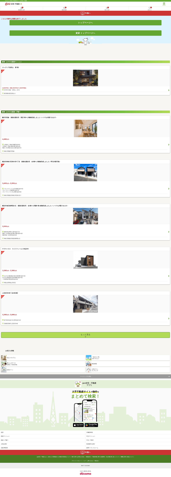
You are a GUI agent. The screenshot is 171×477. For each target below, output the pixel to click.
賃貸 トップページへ (85, 33)
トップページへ (85, 22)
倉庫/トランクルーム (92, 447)
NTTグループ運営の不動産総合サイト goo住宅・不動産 (16, 0)
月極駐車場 (89, 432)
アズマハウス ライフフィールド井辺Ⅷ (15, 249)
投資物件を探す (90, 444)
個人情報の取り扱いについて (112, 456)
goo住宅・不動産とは (41, 456)
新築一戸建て (4, 440)
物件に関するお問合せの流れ (78, 456)
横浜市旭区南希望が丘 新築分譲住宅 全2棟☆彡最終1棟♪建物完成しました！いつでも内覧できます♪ (35, 206)
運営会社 (96, 460)
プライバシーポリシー (76, 460)
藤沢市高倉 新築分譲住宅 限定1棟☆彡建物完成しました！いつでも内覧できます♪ (29, 117)
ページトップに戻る (85, 376)
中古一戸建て (90, 440)
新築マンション (5, 436)
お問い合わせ (90, 460)
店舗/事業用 (4, 447)
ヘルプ (84, 460)
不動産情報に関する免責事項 (98, 456)
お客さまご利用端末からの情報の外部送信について (59, 456)
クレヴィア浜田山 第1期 (10, 67)
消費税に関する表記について (126, 456)
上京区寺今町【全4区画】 (10, 293)
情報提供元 (88, 456)
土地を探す (4, 444)
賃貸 (2, 432)
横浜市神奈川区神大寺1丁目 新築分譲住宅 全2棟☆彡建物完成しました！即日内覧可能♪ (31, 161)
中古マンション (90, 436)
